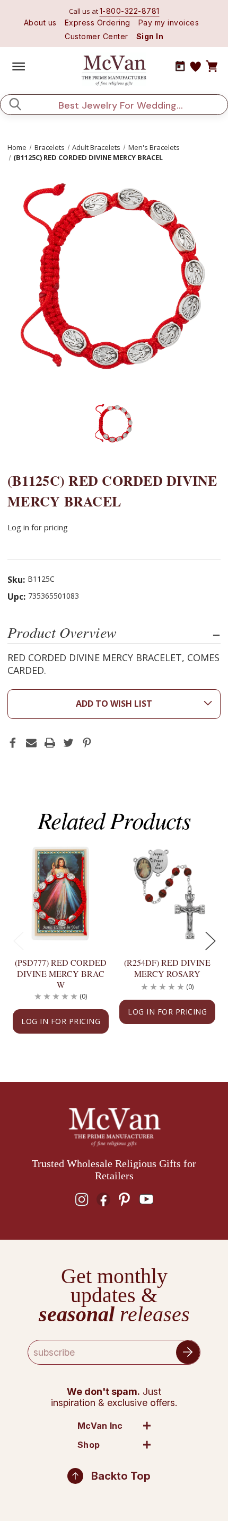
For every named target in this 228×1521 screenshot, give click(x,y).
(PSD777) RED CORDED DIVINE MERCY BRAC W (61, 973)
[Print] (50, 742)
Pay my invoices (168, 22)
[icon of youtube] (146, 1199)
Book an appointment (180, 66)
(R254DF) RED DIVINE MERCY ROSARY (167, 968)
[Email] (31, 742)
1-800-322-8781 (130, 10)
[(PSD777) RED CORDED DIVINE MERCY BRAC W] (61, 893)
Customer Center (96, 36)
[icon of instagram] (82, 1199)
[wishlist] (195, 66)
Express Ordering (97, 22)
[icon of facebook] (103, 1199)
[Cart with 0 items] (211, 66)
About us (40, 22)
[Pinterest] (87, 742)
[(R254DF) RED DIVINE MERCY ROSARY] (167, 893)
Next (210, 940)
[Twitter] (68, 742)
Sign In (150, 36)
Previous (18, 940)
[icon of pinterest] (124, 1199)
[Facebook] (12, 742)
